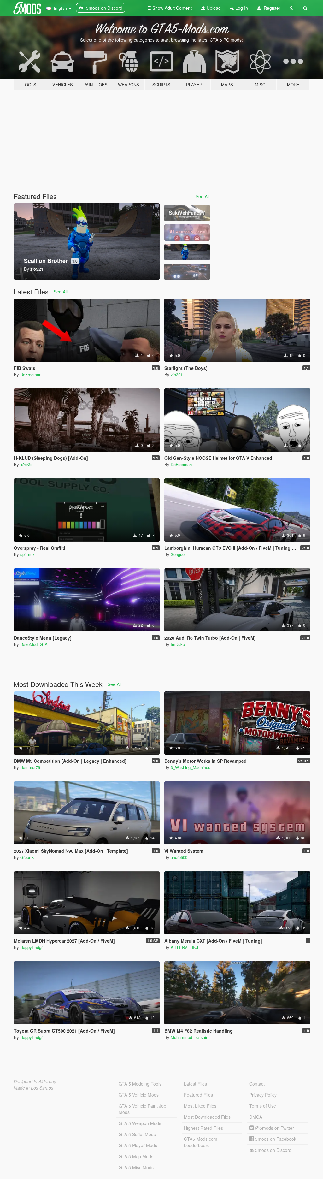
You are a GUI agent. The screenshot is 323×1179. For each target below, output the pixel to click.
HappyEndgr (31, 947)
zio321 (177, 374)
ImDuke (178, 644)
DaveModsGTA (34, 644)
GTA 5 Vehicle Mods (139, 1095)
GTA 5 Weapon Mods (140, 1123)
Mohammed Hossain (189, 1037)
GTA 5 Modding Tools (140, 1084)
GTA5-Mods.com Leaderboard (200, 1142)
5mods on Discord (272, 1150)
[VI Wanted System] (187, 232)
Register (271, 8)
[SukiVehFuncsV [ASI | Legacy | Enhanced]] (187, 213)
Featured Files (198, 1095)
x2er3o (26, 464)
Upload (213, 8)
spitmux (27, 554)
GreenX (27, 857)
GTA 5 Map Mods (136, 1156)
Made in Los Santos (33, 1088)
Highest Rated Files (203, 1128)
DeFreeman (30, 374)
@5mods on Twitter (274, 1128)
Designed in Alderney (35, 1081)
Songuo (178, 554)
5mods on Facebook (275, 1139)
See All (202, 196)
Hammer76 (30, 767)
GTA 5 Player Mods (138, 1145)
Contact (257, 1084)
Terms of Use (262, 1106)
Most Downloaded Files (207, 1117)
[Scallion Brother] (187, 252)
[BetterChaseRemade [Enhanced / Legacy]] (187, 272)
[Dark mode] (291, 8)
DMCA (255, 1117)
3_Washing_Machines (190, 767)
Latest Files (195, 1084)
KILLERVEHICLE (186, 947)
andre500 (179, 857)
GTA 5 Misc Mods (136, 1167)
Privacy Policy (263, 1095)
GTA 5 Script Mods (137, 1134)
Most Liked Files (200, 1106)
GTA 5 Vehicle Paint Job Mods (142, 1109)
